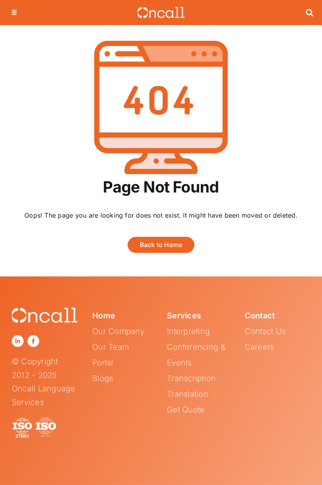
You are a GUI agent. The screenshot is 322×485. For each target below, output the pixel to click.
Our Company (118, 331)
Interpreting (188, 331)
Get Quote (186, 409)
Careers (259, 347)
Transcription (191, 378)
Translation (187, 394)
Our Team (110, 347)
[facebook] (33, 341)
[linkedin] (18, 341)
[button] (309, 12)
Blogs (102, 378)
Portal (102, 362)
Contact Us (265, 331)
